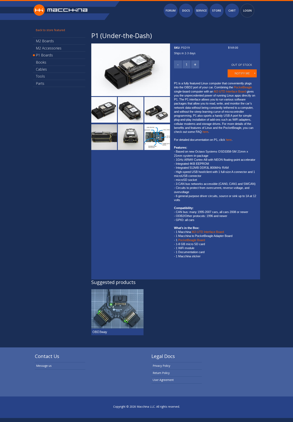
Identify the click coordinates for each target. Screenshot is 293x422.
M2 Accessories (48, 48)
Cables (41, 69)
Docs (186, 10)
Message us (44, 366)
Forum (171, 10)
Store (216, 10)
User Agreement (163, 380)
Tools (40, 76)
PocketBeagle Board (191, 240)
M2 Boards (45, 40)
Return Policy (161, 373)
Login (247, 10)
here (205, 131)
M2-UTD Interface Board (230, 91)
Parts (40, 83)
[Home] (60, 10)
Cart (232, 10)
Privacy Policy (161, 366)
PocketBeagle (243, 87)
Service (201, 10)
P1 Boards (44, 55)
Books (41, 62)
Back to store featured (50, 30)
